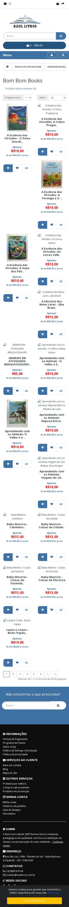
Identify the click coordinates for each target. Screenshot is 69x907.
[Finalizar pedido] (63, 3)
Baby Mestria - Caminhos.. (17, 525)
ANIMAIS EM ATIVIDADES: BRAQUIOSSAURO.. (17, 361)
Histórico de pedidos (14, 806)
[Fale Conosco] (5, 3)
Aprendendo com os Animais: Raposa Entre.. (51, 418)
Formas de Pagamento (15, 739)
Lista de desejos (12, 809)
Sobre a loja (9, 746)
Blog (5, 769)
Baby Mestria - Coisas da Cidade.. (52, 525)
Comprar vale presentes (16, 787)
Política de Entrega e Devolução (20, 750)
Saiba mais (53, 892)
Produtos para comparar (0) (20, 88)
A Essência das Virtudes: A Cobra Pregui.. (52, 122)
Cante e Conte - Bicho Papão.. (17, 631)
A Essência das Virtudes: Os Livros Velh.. (51, 252)
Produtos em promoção (16, 791)
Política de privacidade (15, 754)
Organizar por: (13, 97)
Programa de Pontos (14, 743)
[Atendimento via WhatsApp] (10, 3)
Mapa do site (10, 773)
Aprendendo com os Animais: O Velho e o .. (17, 434)
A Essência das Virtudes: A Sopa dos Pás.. (17, 268)
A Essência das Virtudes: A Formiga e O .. (51, 195)
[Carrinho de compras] (57, 3)
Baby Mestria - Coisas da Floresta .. (52, 580)
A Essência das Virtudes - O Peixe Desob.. (17, 138)
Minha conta (9, 802)
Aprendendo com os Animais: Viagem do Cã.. (51, 474)
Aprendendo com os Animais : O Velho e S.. (51, 361)
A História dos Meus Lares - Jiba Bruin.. (51, 304)
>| (55, 674)
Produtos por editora (28, 66)
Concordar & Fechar (34, 900)
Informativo (9, 813)
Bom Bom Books (57, 66)
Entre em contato (12, 765)
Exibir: (42, 97)
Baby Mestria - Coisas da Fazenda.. (17, 580)
